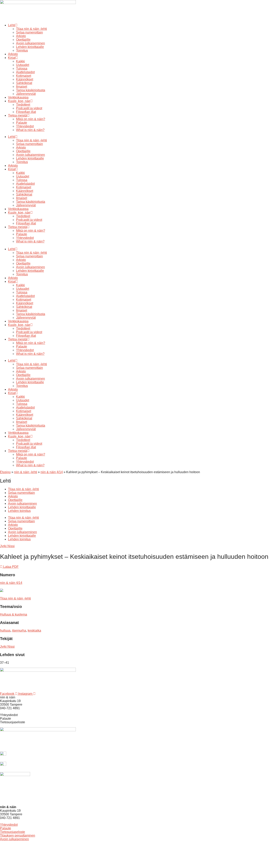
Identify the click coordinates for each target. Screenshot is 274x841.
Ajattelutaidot (25, 72)
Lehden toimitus (19, 510)
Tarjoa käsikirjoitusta (30, 90)
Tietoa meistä (17, 115)
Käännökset (24, 79)
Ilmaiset (21, 86)
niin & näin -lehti (25, 472)
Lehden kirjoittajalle (30, 47)
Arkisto (21, 36)
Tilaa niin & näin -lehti (31, 28)
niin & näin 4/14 (52, 472)
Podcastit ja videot (29, 108)
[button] (9, 566)
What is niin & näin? (30, 130)
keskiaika (34, 630)
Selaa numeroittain (29, 32)
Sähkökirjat (24, 83)
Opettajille (23, 39)
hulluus (5, 630)
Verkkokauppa (18, 97)
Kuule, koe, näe (19, 101)
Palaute (21, 122)
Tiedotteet (23, 104)
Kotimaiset (23, 75)
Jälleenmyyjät (26, 93)
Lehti (11, 25)
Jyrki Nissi (7, 546)
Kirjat (11, 57)
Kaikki (20, 61)
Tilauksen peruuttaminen (17, 835)
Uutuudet (22, 65)
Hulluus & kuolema (13, 614)
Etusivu (5, 472)
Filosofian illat (26, 112)
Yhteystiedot (25, 126)
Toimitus (22, 50)
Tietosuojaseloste (12, 832)
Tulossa (21, 68)
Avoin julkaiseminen (30, 43)
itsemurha (19, 630)
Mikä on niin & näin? (30, 119)
